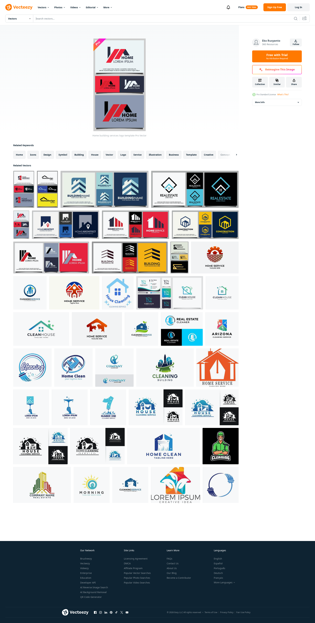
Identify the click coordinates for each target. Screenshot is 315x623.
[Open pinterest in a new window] (111, 612)
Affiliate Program (133, 568)
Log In (298, 7)
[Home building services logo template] (23, 189)
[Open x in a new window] (121, 612)
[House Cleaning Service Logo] (31, 407)
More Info (260, 102)
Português (219, 568)
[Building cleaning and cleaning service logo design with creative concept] (165, 367)
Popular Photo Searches (137, 577)
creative (208, 154)
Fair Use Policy (243, 612)
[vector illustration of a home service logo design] (217, 367)
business (174, 154)
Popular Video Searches (137, 582)
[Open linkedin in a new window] (106, 612)
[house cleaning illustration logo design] (92, 485)
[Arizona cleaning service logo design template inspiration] (222, 329)
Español (218, 563)
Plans (241, 7)
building (79, 154)
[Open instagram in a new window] (100, 612)
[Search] (296, 19)
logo (123, 154)
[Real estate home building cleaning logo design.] (182, 329)
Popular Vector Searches (137, 573)
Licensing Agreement (135, 558)
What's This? (283, 94)
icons (33, 154)
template (191, 154)
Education (85, 577)
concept (225, 154)
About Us (172, 568)
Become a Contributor (179, 577)
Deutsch (218, 573)
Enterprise (86, 573)
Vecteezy (85, 563)
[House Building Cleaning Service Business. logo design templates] (42, 485)
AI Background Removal (93, 592)
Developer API (88, 582)
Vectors (42, 7)
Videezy (84, 568)
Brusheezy (86, 558)
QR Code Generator (91, 597)
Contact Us (173, 563)
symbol (63, 154)
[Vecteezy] (18, 7)
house (94, 154)
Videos (74, 7)
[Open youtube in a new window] (127, 612)
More (106, 7)
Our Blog (172, 573)
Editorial (90, 7)
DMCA (127, 563)
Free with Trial (277, 56)
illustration (155, 154)
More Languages (223, 582)
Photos (58, 7)
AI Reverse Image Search (94, 587)
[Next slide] (233, 155)
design (47, 154)
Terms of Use (211, 612)
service (137, 154)
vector (109, 154)
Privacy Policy (226, 612)
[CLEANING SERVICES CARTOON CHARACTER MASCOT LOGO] (221, 446)
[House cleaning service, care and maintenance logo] (118, 293)
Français (218, 577)
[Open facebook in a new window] (95, 612)
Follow (296, 44)
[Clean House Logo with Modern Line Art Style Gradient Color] (222, 293)
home (19, 154)
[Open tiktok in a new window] (116, 612)
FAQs (169, 558)
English (218, 558)
